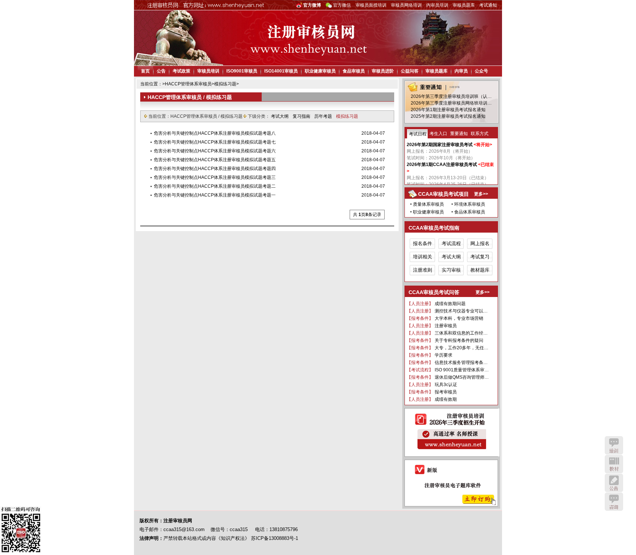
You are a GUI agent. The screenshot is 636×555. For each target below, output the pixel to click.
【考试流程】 (420, 369)
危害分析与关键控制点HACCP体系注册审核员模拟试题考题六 (215, 150)
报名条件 (422, 243)
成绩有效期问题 (450, 303)
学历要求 (443, 355)
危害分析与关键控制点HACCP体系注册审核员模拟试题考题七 (215, 142)
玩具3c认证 (446, 384)
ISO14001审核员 (281, 71)
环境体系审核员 (469, 204)
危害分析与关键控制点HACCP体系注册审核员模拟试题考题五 (215, 159)
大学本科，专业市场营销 (459, 318)
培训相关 (422, 256)
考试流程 (451, 243)
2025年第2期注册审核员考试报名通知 (448, 116)
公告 (161, 71)
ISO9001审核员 (241, 71)
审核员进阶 (383, 71)
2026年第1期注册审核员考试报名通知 (448, 109)
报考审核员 (446, 392)
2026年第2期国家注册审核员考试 (440, 144)
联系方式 (479, 133)
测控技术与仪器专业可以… (461, 311)
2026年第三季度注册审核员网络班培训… (451, 103)
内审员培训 (437, 5)
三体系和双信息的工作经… (461, 333)
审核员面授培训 (371, 5)
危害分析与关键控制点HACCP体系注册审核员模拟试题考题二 (215, 186)
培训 (614, 445)
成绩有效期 (446, 399)
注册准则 (422, 270)
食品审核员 (354, 71)
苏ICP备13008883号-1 (274, 538)
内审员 (461, 71)
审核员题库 (464, 5)
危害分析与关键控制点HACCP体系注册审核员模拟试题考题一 (215, 195)
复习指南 (302, 116)
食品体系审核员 (469, 212)
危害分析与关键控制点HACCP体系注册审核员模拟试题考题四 (215, 168)
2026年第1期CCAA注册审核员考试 (442, 164)
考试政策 (181, 71)
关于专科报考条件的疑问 (459, 340)
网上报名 (480, 243)
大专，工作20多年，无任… (461, 347)
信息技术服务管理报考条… (461, 362)
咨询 (614, 501)
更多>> (481, 194)
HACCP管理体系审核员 (188, 83)
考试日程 (418, 134)
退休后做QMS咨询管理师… (462, 377)
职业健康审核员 (320, 71)
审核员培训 (208, 71)
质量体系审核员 (428, 204)
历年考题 (323, 116)
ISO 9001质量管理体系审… (462, 369)
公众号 (481, 71)
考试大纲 (280, 116)
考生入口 (438, 133)
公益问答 (409, 71)
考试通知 (488, 5)
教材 (614, 464)
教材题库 (480, 270)
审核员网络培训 (406, 5)
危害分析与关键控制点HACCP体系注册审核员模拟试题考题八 (215, 133)
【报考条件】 (420, 318)
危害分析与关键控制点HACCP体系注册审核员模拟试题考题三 (215, 177)
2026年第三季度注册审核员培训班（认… (451, 96)
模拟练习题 (225, 83)
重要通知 (459, 133)
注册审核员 (446, 325)
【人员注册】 (420, 303)
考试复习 (480, 256)
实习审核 (451, 270)
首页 (145, 71)
